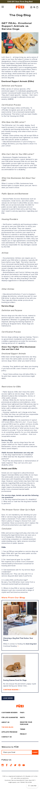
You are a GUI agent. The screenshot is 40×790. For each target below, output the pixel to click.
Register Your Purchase (26, 723)
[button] (34, 7)
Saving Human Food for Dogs (15, 680)
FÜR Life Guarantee (10, 717)
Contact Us (7, 737)
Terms (22, 729)
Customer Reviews (10, 712)
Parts (22, 717)
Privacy (23, 734)
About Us (5, 722)
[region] (20, 1)
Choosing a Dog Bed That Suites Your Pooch (18, 639)
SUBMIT (35, 752)
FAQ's (22, 712)
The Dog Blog (7, 727)
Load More (8, 698)
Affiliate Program (9, 732)
